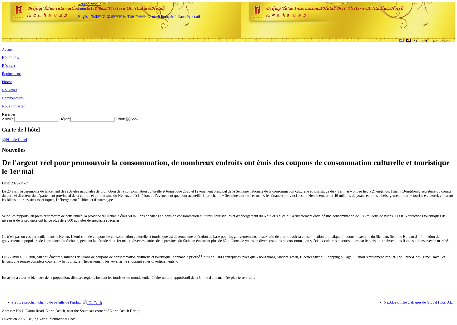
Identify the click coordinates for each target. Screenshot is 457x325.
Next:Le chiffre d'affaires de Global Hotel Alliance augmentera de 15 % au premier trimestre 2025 (419, 302)
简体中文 (98, 17)
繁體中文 (114, 17)
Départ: (64, 119)
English (83, 17)
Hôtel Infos (10, 58)
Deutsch (154, 17)
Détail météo (440, 41)
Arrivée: (8, 119)
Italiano (180, 17)
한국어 (141, 17)
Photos (7, 82)
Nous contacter (13, 106)
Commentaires (13, 98)
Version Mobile (89, 4)
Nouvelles (9, 90)
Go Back (94, 303)
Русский (193, 17)
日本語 (128, 17)
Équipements (11, 74)
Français (84, 8)
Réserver (8, 66)
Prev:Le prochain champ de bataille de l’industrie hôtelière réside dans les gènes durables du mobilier (47, 302)
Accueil (8, 49)
